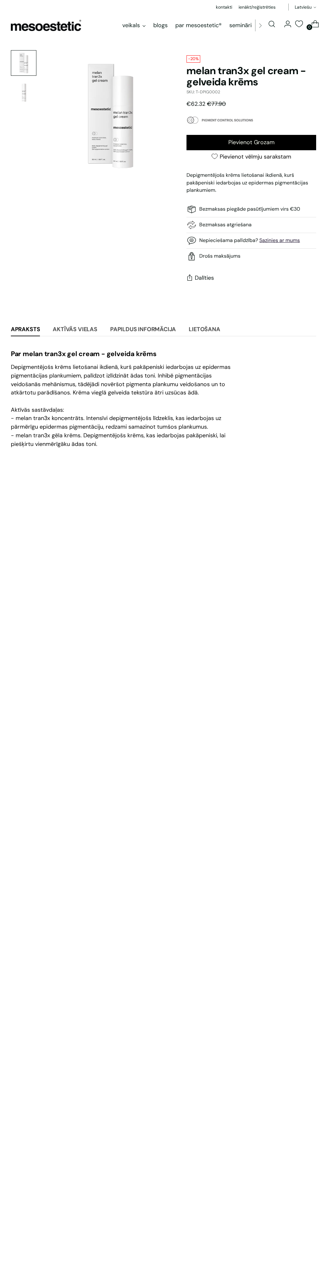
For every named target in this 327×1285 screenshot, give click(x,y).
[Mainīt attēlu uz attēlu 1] (23, 63)
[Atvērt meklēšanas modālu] (271, 24)
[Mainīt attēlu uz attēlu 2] (23, 92)
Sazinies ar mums (279, 240)
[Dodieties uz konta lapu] (285, 24)
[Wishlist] (299, 23)
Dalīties (204, 278)
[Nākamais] (260, 25)
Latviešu (303, 7)
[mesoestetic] (46, 25)
